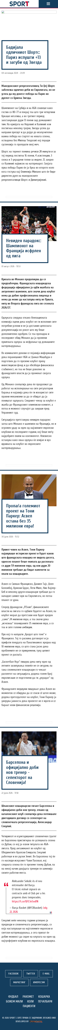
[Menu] (48, 3)
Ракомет (28, 996)
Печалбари (45, 1001)
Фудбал (13, 996)
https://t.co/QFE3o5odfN (25, 901)
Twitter (30, 973)
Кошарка (44, 996)
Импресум (39, 982)
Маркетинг (19, 982)
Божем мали (14, 1001)
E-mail (46, 973)
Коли (30, 1001)
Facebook (13, 973)
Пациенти (29, 1006)
